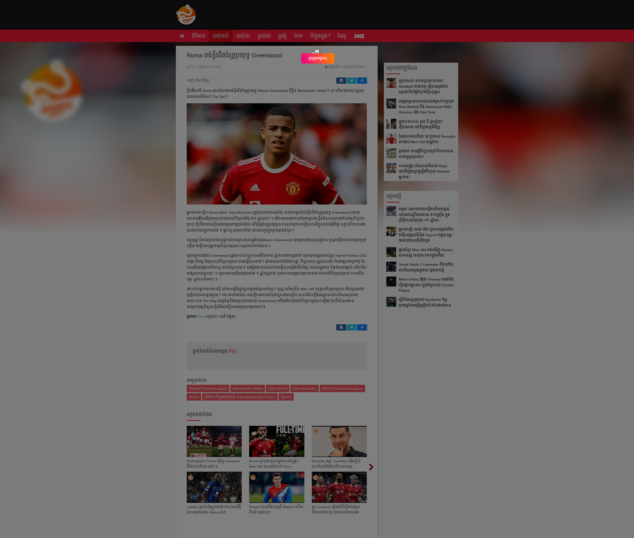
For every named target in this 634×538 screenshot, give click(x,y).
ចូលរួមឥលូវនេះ (318, 58)
